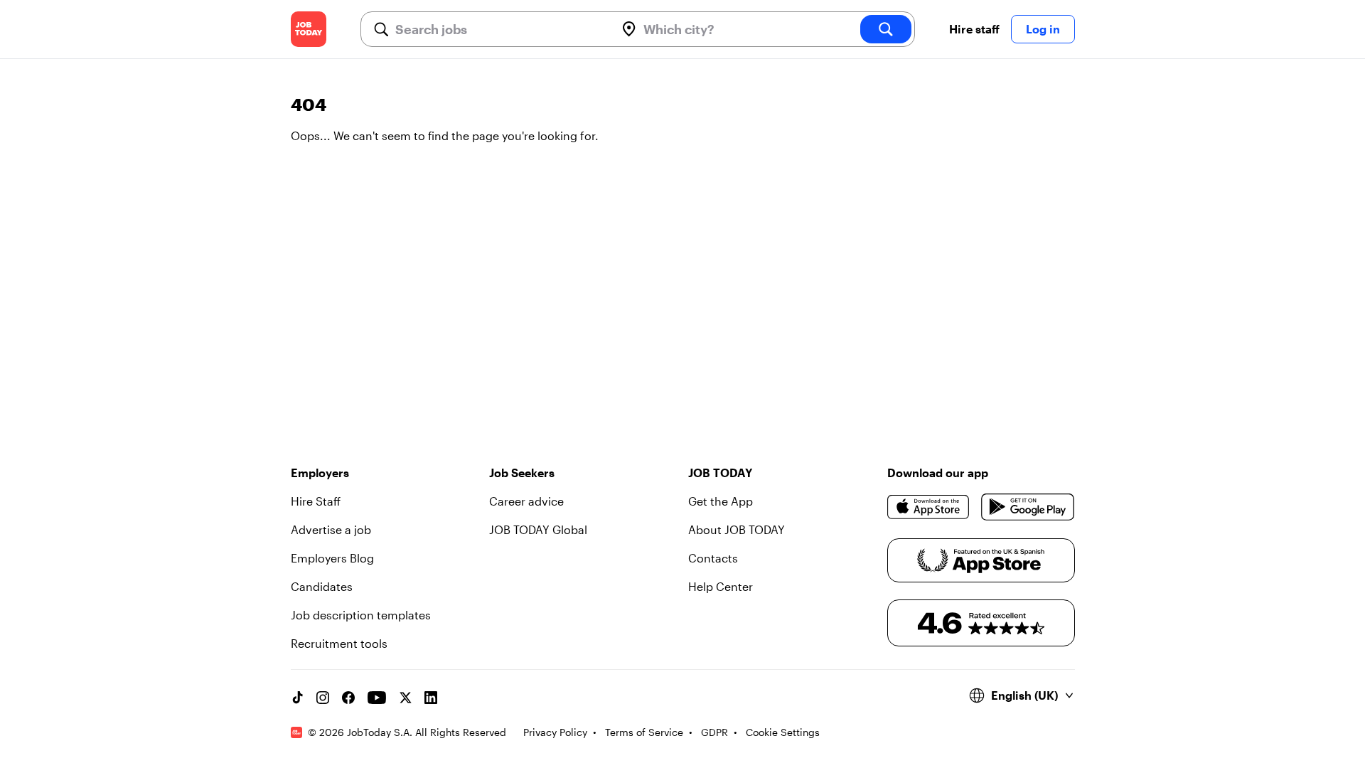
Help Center (720, 586)
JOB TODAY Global (538, 529)
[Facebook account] (348, 697)
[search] (885, 29)
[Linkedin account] (430, 697)
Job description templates (361, 615)
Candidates (322, 586)
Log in (1043, 29)
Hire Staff (316, 501)
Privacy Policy (555, 732)
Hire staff (974, 29)
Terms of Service (644, 732)
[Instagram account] (322, 697)
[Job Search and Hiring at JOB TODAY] (308, 29)
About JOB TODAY (736, 529)
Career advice (526, 501)
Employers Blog (332, 558)
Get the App (720, 501)
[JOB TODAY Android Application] (1027, 507)
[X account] (405, 697)
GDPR (714, 732)
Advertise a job (331, 529)
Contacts (713, 558)
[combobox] (499, 29)
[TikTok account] (297, 697)
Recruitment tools (339, 643)
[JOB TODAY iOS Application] (928, 507)
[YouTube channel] (377, 697)
